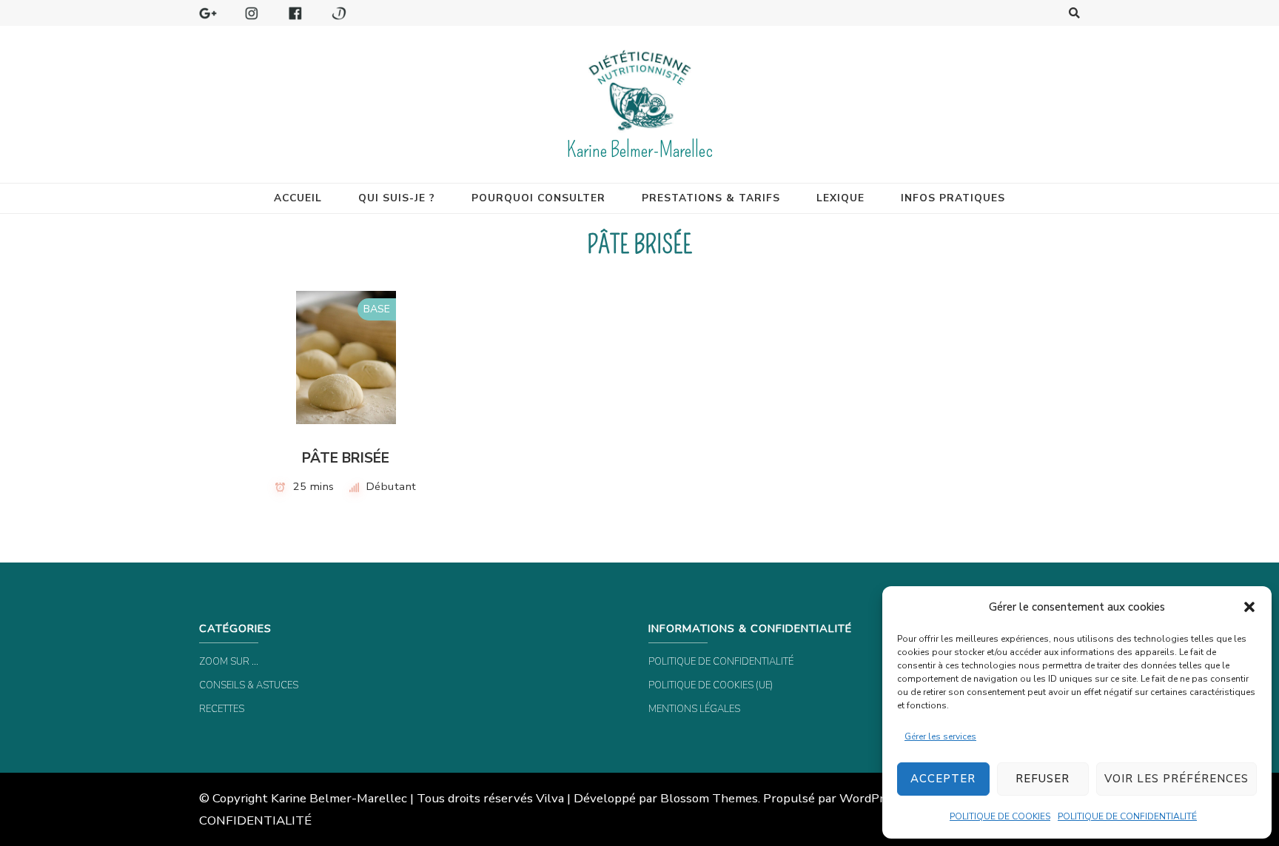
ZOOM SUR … (228, 661)
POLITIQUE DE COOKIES (1000, 816)
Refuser (1043, 778)
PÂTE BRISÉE (345, 458)
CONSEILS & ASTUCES (248, 685)
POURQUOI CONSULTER (538, 198)
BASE (376, 309)
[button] (1249, 607)
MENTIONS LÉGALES (694, 709)
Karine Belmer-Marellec (639, 150)
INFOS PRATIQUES (953, 198)
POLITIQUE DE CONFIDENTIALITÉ (1127, 816)
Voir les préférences (1176, 778)
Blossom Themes (709, 798)
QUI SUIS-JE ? (396, 198)
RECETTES (221, 709)
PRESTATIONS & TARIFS (711, 198)
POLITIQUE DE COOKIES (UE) (710, 685)
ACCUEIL (298, 198)
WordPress (871, 798)
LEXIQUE (840, 198)
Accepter (943, 778)
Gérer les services (940, 736)
